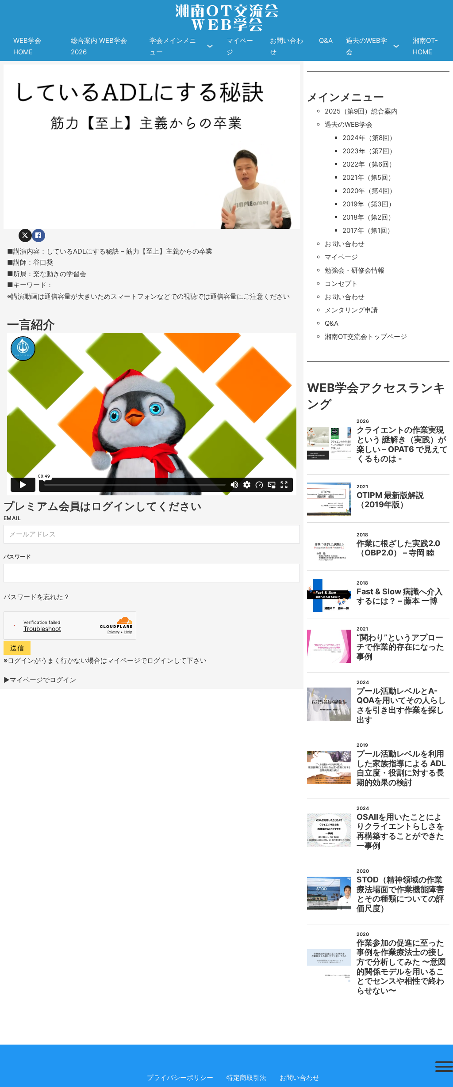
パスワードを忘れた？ (37, 597)
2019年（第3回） (368, 204)
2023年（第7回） (369, 151)
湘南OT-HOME (425, 46)
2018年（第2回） (368, 217)
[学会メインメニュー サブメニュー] (210, 46)
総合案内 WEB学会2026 (99, 46)
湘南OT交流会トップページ (366, 336)
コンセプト (341, 283)
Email (12, 518)
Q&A (326, 40)
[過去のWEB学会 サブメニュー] (396, 46)
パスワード (17, 556)
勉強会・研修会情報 (354, 270)
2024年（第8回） (369, 137)
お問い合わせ (286, 46)
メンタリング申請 (351, 310)
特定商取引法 (246, 1077)
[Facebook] (38, 235)
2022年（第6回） (368, 164)
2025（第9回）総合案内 (361, 111)
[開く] (444, 1066)
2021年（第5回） (368, 177)
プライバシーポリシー (180, 1077)
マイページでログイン (43, 680)
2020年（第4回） (369, 190)
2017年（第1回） (368, 230)
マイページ (239, 46)
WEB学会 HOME (27, 46)
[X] (25, 235)
